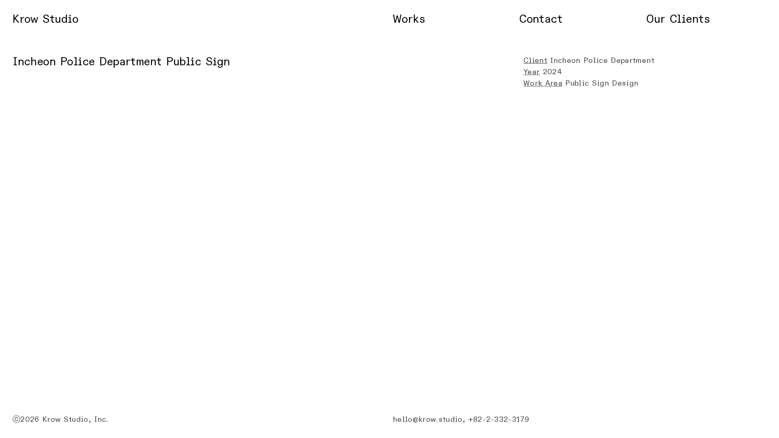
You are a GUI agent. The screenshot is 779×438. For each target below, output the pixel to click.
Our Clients (678, 19)
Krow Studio (45, 19)
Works (409, 19)
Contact (540, 19)
